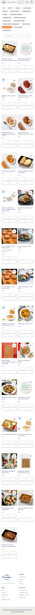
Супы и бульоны (27, 8)
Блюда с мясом (26, 24)
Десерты (5, 11)
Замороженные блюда (19, 17)
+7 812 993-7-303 (23, 590)
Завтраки (17, 8)
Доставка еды (22, 597)
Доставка (21, 579)
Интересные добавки (19, 20)
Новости (4, 592)
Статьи (3, 597)
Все (4, 8)
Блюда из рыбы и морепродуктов (11, 24)
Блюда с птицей (7, 27)
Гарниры (5, 14)
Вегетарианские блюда (16, 14)
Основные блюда (26, 11)
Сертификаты (5, 594)
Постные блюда (18, 27)
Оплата (20, 581)
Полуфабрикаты (7, 17)
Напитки (10, 8)
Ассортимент (22, 576)
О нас (3, 590)
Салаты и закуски (15, 11)
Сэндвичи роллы (7, 20)
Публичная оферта (6, 599)
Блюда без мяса (7, 30)
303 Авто (21, 583)
